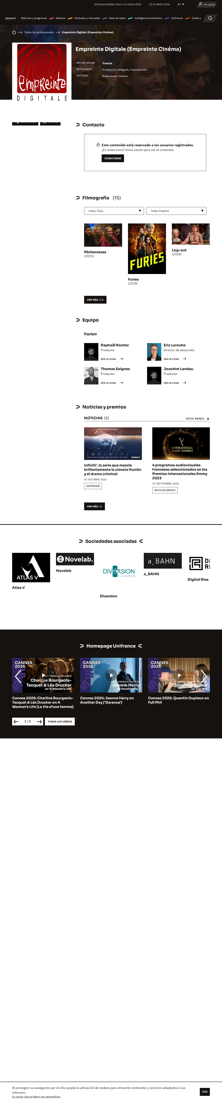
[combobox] (114, 211)
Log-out (179, 250)
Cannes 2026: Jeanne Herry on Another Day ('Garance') (107, 700)
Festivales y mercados (87, 18)
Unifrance (177, 18)
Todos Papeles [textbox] (160, 211)
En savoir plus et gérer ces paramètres (36, 1096)
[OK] (204, 1091)
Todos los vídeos (60, 721)
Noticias (60, 18)
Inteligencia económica (148, 18)
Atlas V (18, 588)
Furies (133, 279)
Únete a (196, 18)
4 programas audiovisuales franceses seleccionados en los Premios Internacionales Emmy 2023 (179, 471)
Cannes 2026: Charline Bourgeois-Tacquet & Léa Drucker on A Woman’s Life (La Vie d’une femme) (43, 702)
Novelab (63, 571)
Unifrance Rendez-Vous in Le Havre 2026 (117, 4)
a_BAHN (151, 574)
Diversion (108, 596)
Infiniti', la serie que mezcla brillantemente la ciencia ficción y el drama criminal (112, 469)
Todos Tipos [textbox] (95, 211)
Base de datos (117, 18)
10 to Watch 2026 (159, 4)
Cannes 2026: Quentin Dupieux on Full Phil (178, 700)
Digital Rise (198, 579)
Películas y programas (34, 18)
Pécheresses (95, 252)
